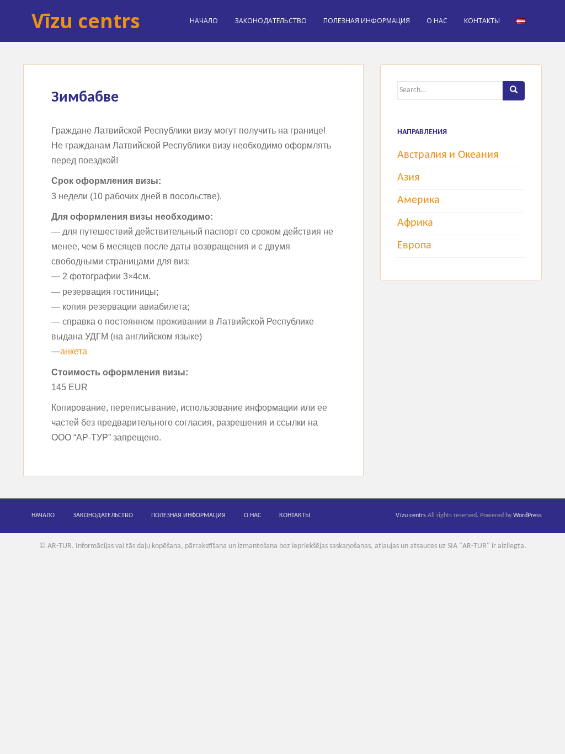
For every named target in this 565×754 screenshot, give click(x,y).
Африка (415, 223)
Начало (204, 20)
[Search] (514, 90)
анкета (73, 351)
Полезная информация (366, 20)
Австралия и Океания (447, 155)
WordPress (527, 515)
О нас (437, 20)
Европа (414, 245)
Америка (418, 200)
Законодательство (270, 20)
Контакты (482, 20)
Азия (408, 177)
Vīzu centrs (85, 21)
